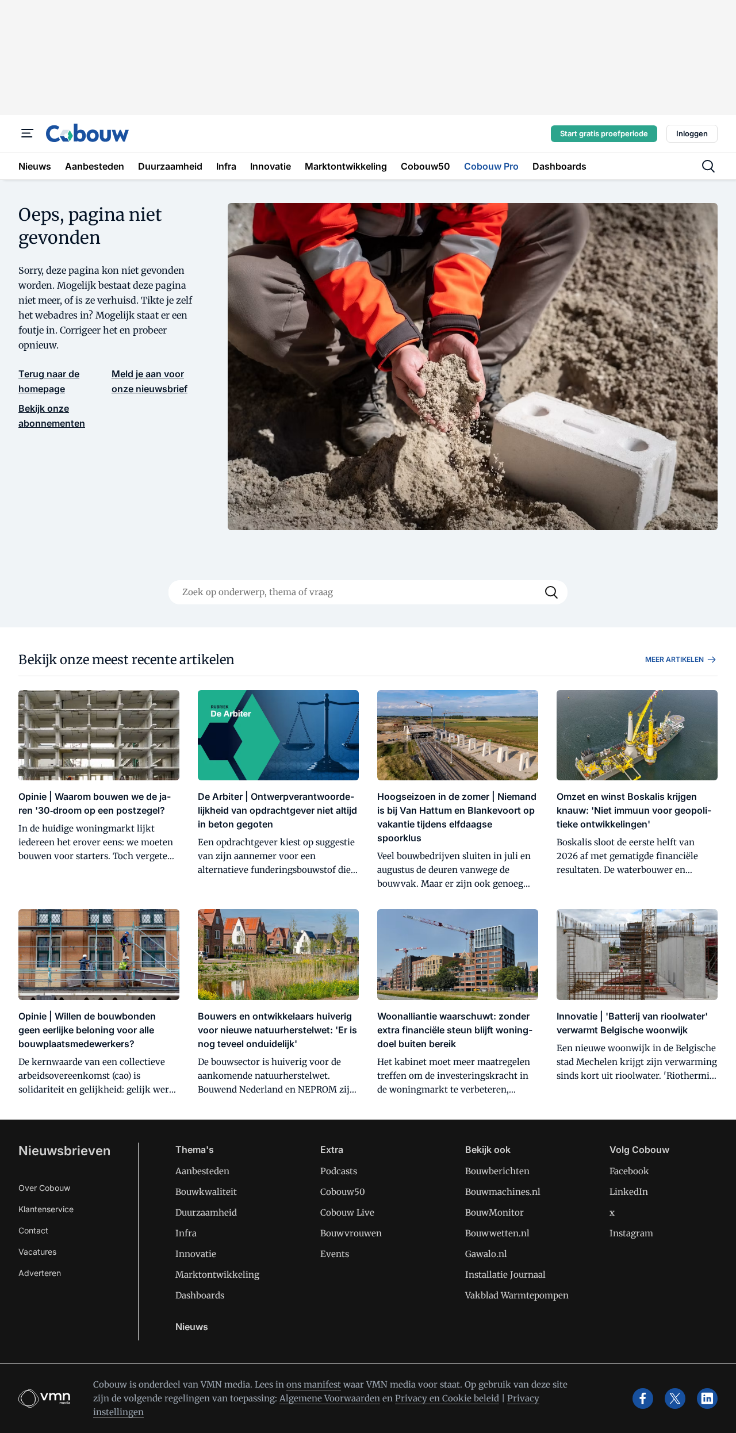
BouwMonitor (494, 1212)
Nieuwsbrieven (64, 1150)
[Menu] (27, 133)
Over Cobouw (44, 1188)
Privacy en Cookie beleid (447, 1398)
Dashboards (199, 1295)
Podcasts (338, 1171)
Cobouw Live (347, 1212)
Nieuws (191, 1326)
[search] (708, 166)
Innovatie (195, 1253)
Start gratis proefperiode (604, 133)
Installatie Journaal (505, 1274)
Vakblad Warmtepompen (517, 1295)
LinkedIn (629, 1191)
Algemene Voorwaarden (329, 1398)
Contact (33, 1230)
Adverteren (39, 1273)
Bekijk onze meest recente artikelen (126, 660)
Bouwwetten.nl (497, 1233)
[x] (675, 1398)
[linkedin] (707, 1398)
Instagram (631, 1233)
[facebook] (642, 1398)
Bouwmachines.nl (502, 1191)
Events (334, 1253)
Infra (186, 1233)
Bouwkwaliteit (206, 1191)
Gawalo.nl (486, 1253)
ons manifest (313, 1384)
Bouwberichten (497, 1171)
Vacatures (37, 1251)
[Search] (551, 592)
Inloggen (692, 133)
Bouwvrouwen (351, 1233)
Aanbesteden (202, 1171)
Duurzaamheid (206, 1212)
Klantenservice (46, 1209)
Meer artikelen (674, 659)
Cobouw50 (342, 1191)
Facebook (629, 1171)
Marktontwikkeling (217, 1274)
